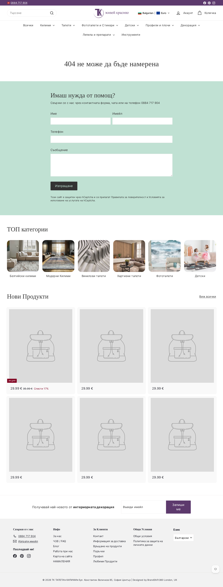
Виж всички (207, 296)
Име (54, 113)
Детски (130, 25)
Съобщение (59, 150)
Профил (98, 556)
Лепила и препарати (97, 34)
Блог (56, 546)
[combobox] (32, 12)
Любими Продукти (105, 561)
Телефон (57, 131)
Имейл (117, 113)
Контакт (98, 536)
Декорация (189, 25)
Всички (28, 25)
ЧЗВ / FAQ (59, 541)
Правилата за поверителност (128, 197)
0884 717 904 (19, 2)
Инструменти (131, 34)
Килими (46, 25)
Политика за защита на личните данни (148, 543)
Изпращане (64, 186)
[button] (154, 13)
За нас (57, 536)
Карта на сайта (62, 556)
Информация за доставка (109, 541)
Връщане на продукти (107, 546)
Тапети (66, 25)
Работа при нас (63, 551)
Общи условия (142, 536)
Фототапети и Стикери (98, 25)
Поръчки (99, 551)
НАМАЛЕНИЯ (61, 561)
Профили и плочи (158, 25)
